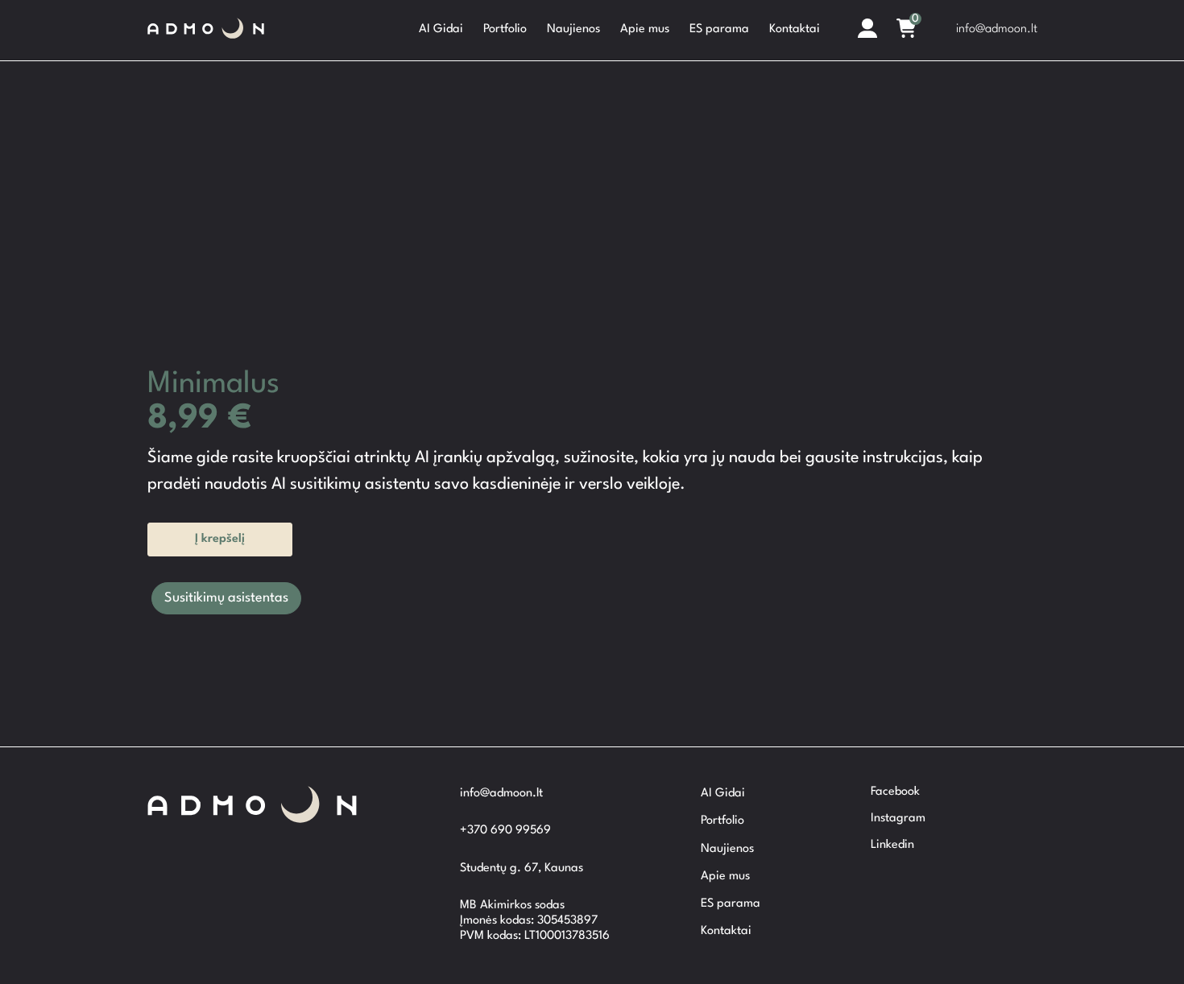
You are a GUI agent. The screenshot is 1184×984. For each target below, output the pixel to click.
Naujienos (573, 29)
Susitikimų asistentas (226, 598)
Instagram (898, 818)
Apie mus (644, 29)
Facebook (895, 792)
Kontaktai (794, 29)
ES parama (719, 29)
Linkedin (892, 845)
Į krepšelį (220, 539)
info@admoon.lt (996, 29)
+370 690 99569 (505, 831)
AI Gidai (441, 29)
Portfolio (505, 29)
